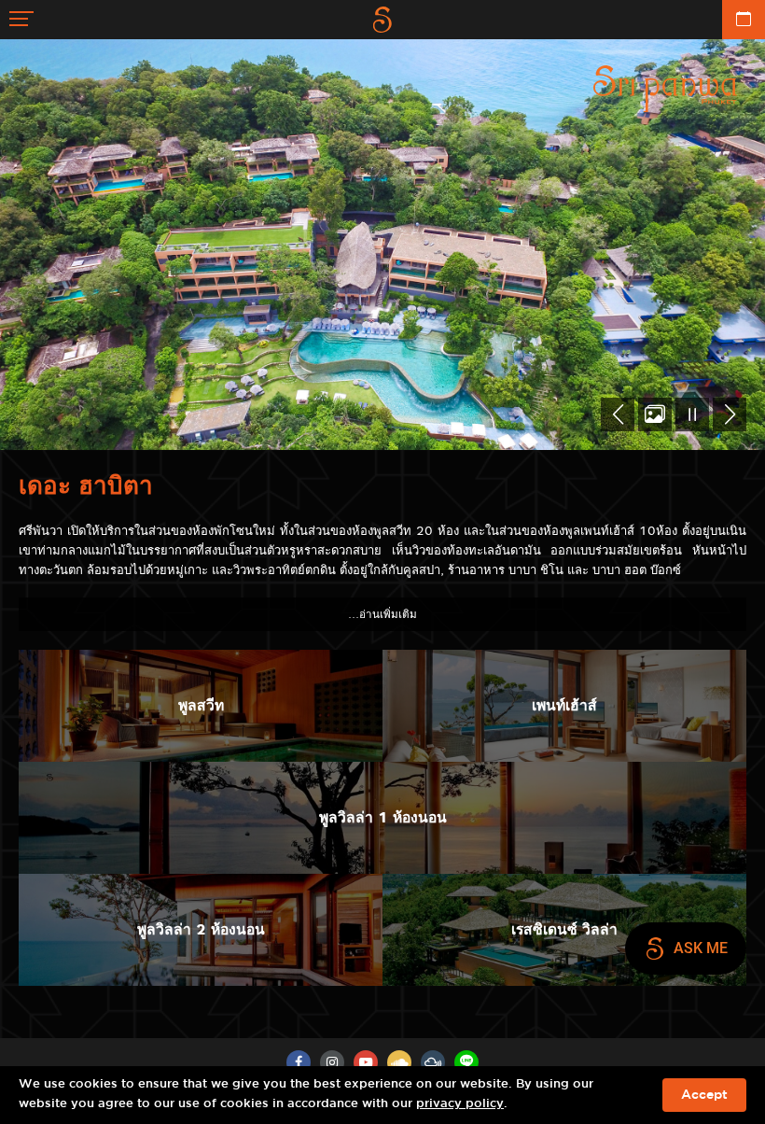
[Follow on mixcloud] (433, 1062)
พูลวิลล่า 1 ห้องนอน (383, 817)
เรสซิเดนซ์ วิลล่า (564, 929)
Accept (704, 1095)
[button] (617, 414)
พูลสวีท (201, 705)
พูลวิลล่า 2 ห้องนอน (201, 929)
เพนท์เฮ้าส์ (564, 705)
